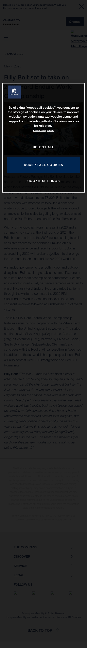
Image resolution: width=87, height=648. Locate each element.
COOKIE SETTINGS (43, 181)
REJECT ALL (43, 147)
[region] (43, 137)
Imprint (50, 130)
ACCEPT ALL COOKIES (43, 165)
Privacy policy (39, 130)
